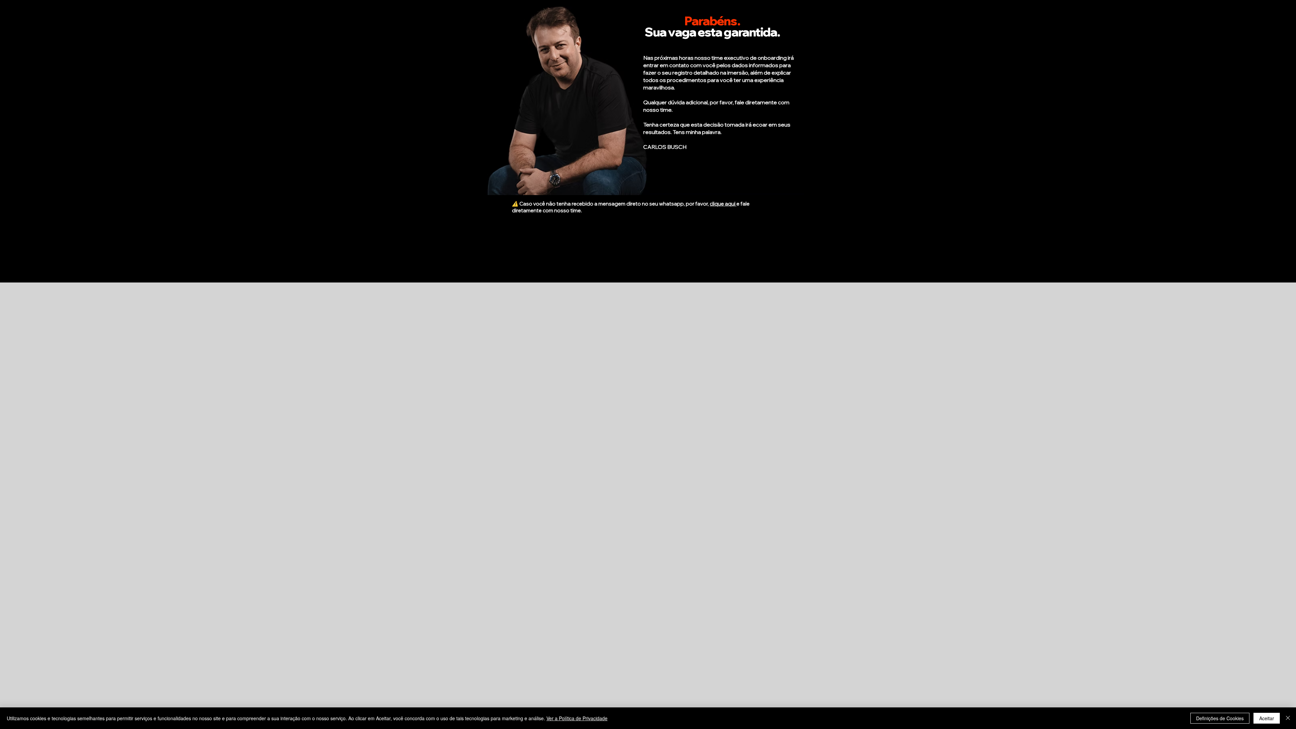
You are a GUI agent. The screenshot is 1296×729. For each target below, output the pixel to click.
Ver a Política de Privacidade (577, 718)
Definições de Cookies (1220, 718)
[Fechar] (1288, 718)
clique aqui (723, 203)
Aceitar (1266, 718)
